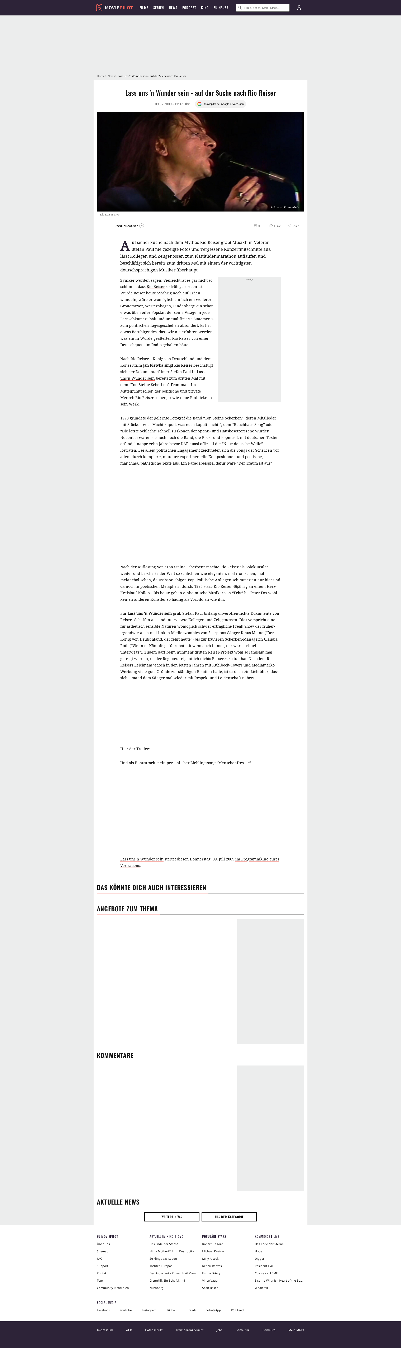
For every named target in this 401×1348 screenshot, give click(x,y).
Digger (259, 1259)
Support (102, 1266)
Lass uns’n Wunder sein (142, 859)
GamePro (269, 1330)
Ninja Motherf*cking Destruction (172, 1251)
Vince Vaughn (211, 1280)
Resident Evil (264, 1266)
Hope (258, 1251)
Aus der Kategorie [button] (229, 1216)
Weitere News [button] (172, 1216)
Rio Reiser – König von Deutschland (162, 358)
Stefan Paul (180, 371)
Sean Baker (210, 1288)
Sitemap (102, 1251)
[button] (274, 226)
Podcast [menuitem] (189, 7)
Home (101, 76)
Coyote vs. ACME (266, 1273)
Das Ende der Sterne (164, 1244)
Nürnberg (157, 1288)
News (111, 76)
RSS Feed (237, 1310)
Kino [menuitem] (205, 7)
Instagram (149, 1310)
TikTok (170, 1310)
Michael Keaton (213, 1251)
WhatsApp (214, 1310)
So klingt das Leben (163, 1259)
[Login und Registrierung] (299, 8)
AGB (129, 1330)
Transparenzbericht (189, 1330)
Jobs (219, 1330)
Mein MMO (296, 1330)
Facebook (103, 1310)
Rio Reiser (156, 286)
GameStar (242, 1330)
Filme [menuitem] (144, 7)
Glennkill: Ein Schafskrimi (167, 1280)
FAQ (100, 1259)
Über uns (103, 1244)
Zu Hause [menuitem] (221, 7)
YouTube (126, 1310)
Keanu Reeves (212, 1266)
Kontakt (102, 1273)
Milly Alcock (210, 1259)
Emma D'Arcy (211, 1273)
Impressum (105, 1330)
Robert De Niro (212, 1244)
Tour (100, 1280)
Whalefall (261, 1288)
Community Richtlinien (113, 1288)
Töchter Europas (161, 1266)
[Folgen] (141, 225)
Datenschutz (154, 1330)
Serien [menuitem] (158, 7)
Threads (191, 1310)
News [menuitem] (173, 7)
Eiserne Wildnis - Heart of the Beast (279, 1280)
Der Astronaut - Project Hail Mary (173, 1273)
